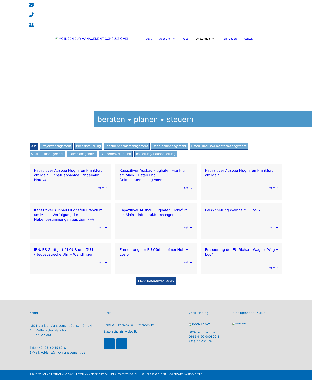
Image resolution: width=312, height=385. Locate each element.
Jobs (185, 38)
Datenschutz (145, 325)
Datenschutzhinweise (119, 331)
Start (148, 38)
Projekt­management (56, 146)
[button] (109, 343)
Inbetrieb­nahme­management (127, 146)
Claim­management (82, 154)
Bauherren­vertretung (116, 154)
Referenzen (229, 38)
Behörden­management (169, 146)
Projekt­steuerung (88, 146)
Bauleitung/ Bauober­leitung (155, 154)
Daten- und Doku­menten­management (218, 146)
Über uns (165, 38)
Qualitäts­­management (47, 154)
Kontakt (249, 38)
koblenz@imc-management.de (63, 352)
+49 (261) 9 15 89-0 (51, 348)
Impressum (125, 325)
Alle (34, 146)
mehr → (102, 187)
